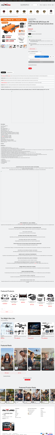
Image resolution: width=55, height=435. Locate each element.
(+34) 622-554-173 (25, 4)
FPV (4, 80)
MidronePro (23, 298)
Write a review (27, 379)
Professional (3, 75)
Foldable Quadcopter (4, 82)
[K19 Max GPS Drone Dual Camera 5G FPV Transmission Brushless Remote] (7, 328)
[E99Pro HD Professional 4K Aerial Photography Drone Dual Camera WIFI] (34, 328)
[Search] (38, 5)
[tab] (10, 72)
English (10, 433)
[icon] (11, 349)
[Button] (40, 51)
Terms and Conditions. (37, 59)
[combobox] (35, 5)
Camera (9, 75)
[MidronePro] (6, 4)
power (35, 263)
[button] (32, 68)
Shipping (29, 31)
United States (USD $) (4, 433)
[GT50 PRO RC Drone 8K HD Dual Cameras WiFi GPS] (47, 328)
